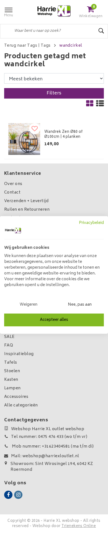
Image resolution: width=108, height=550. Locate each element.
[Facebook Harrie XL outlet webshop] (8, 494)
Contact (12, 192)
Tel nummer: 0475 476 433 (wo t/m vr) (49, 436)
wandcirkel (70, 45)
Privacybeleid (91, 223)
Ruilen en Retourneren (27, 209)
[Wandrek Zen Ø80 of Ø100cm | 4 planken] (24, 139)
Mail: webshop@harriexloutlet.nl (45, 456)
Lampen (12, 388)
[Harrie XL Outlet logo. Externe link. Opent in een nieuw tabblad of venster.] (13, 230)
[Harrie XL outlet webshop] (54, 11)
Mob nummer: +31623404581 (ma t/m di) (52, 446)
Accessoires (16, 396)
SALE (9, 337)
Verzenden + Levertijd (26, 201)
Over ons (13, 184)
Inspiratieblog (19, 354)
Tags (46, 45)
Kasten (11, 379)
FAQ (8, 345)
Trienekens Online (78, 526)
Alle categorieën (21, 405)
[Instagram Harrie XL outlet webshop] (18, 494)
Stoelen (12, 371)
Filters (54, 93)
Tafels (10, 362)
